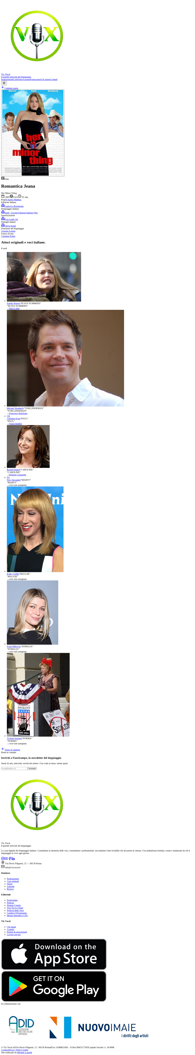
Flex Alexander (14, 480)
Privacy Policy (15, 1050)
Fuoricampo (35, 79)
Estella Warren (13, 303)
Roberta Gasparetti (17, 475)
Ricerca (10, 889)
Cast (15, 79)
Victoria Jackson (14, 738)
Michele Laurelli (24, 1052)
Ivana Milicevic (14, 646)
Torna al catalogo (12, 750)
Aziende (26, 79)
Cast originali (13, 881)
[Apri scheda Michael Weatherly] (65, 405)
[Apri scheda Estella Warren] (44, 301)
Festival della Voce (15, 910)
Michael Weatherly (15, 408)
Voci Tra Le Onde (15, 908)
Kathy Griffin (13, 574)
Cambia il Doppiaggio (17, 913)
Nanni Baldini (15, 423)
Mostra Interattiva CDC (17, 915)
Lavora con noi (14, 934)
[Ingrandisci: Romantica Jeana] (33, 133)
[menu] (4, 83)
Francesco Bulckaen (18, 413)
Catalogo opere (11, 88)
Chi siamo (45, 79)
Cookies (5, 1050)
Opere (20, 79)
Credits (25, 1050)
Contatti (53, 79)
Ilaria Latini (14, 308)
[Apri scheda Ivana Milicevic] (32, 644)
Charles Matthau (13, 199)
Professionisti (7, 79)
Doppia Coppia (14, 905)
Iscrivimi (32, 768)
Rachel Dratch (13, 469)
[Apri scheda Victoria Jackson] (38, 736)
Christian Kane (13, 418)
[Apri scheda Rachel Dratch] (28, 467)
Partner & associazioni (17, 932)
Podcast (10, 903)
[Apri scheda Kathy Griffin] (35, 571)
